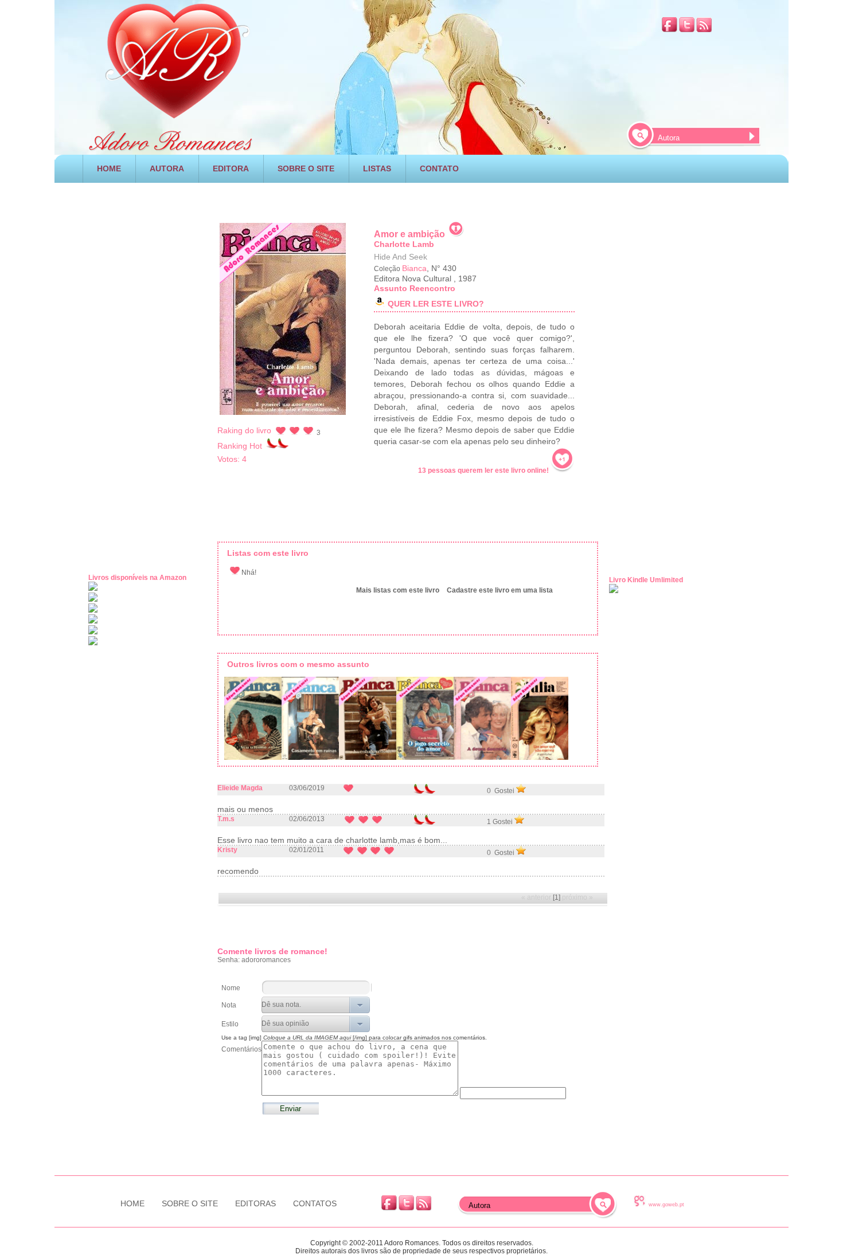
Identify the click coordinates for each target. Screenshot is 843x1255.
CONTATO (439, 168)
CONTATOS (315, 1203)
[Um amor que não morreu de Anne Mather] (539, 720)
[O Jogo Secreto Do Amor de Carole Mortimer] (425, 720)
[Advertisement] (421, 198)
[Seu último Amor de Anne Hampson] (253, 720)
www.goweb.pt (666, 1204)
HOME (109, 168)
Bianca (414, 268)
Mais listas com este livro (397, 590)
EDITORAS (255, 1203)
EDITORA (231, 168)
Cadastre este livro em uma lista (500, 590)
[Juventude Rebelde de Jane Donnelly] (367, 720)
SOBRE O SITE (306, 168)
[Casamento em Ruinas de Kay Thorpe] (310, 720)
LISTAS (377, 168)
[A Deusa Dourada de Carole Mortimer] (482, 720)
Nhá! (248, 572)
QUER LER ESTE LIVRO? (436, 303)
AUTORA (167, 168)
